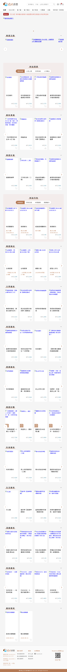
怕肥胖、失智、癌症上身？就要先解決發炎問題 (55, 391)
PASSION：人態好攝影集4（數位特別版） (26, 592)
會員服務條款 (21, 654)
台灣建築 (9, 268)
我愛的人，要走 (26, 429)
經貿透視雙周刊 (40, 226)
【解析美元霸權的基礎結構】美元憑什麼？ (55, 351)
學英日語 (29, 202)
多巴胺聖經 (10, 389)
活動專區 (50, 10)
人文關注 (47, 71)
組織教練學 (10, 177)
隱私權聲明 (20, 658)
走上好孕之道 (40, 389)
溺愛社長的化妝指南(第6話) (11, 551)
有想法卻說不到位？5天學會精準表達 (26, 351)
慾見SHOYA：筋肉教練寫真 (40, 591)
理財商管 (20, 71)
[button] (5, 49)
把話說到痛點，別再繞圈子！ (40, 178)
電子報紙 (35, 10)
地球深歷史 (10, 469)
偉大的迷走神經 (40, 469)
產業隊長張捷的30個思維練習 (55, 96)
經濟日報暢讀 (10, 634)
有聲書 (43, 10)
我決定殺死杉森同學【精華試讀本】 (40, 139)
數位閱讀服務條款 (22, 656)
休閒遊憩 (38, 202)
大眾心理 (29, 71)
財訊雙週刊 (10, 226)
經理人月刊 (54, 268)
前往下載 (57, 660)
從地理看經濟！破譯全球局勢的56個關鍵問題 (26, 97)
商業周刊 (24, 226)
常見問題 (30, 656)
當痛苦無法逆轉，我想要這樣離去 (26, 391)
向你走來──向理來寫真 (11, 591)
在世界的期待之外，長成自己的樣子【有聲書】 (55, 431)
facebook (39, 654)
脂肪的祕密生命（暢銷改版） (55, 470)
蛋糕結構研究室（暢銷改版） (40, 511)
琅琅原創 (61, 10)
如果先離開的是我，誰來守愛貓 (55, 511)
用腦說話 (24, 137)
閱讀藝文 (47, 202)
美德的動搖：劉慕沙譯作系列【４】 (11, 310)
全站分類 (12, 10)
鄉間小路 (38, 268)
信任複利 (9, 95)
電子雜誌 (27, 10)
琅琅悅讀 (55, 10)
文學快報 (38, 71)
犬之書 (8, 510)
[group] (33, 25)
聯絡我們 (30, 658)
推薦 (4, 10)
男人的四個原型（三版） (26, 470)
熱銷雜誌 (20, 202)
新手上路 (30, 654)
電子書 (19, 10)
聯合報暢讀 (25, 634)
